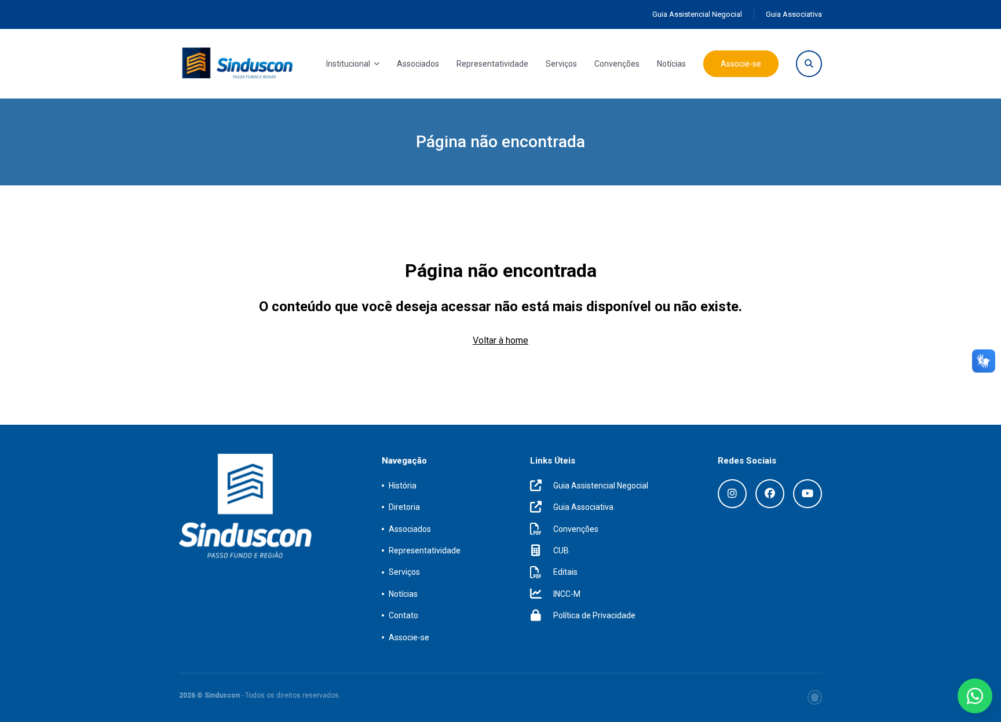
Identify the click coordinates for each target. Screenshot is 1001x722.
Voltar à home (500, 340)
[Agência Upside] (815, 697)
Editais (565, 572)
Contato (403, 615)
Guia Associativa (794, 14)
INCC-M (566, 594)
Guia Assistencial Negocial (697, 14)
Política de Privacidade (594, 615)
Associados (418, 63)
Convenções (617, 63)
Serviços (561, 63)
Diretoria (404, 507)
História (403, 485)
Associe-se (741, 63)
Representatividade (492, 63)
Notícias (671, 63)
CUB (561, 550)
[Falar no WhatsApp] (975, 696)
